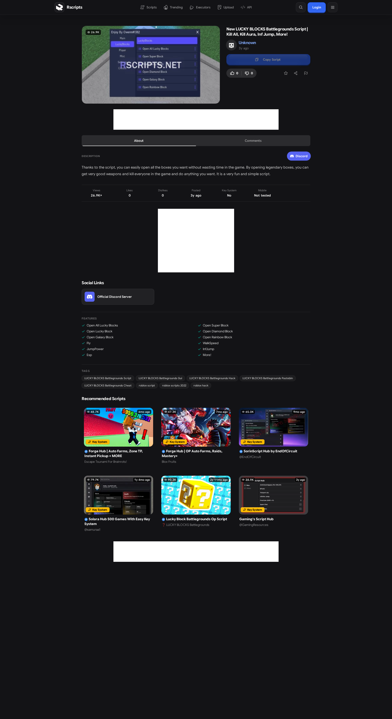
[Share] (295, 73)
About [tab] (139, 141)
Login (316, 7)
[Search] (301, 7)
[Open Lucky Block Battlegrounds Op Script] (196, 503)
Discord (302, 156)
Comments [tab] (253, 141)
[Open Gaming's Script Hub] (273, 503)
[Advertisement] (196, 119)
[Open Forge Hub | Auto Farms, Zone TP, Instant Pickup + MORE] (118, 436)
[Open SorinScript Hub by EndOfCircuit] (273, 436)
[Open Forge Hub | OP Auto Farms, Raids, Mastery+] (196, 436)
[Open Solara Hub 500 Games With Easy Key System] (118, 503)
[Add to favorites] (285, 73)
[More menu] (333, 7)
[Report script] (305, 73)
